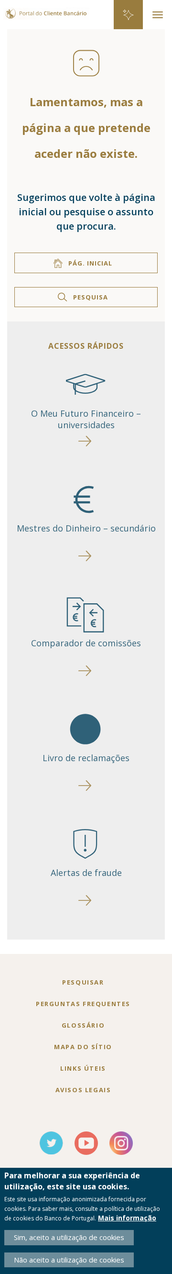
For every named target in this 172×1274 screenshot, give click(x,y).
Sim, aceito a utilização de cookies (69, 1237)
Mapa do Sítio (83, 1046)
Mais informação (127, 1217)
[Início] (44, 8)
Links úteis (83, 1068)
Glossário (83, 1025)
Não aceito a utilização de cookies (69, 1259)
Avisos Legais (83, 1090)
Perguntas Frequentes (83, 1003)
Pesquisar (83, 982)
